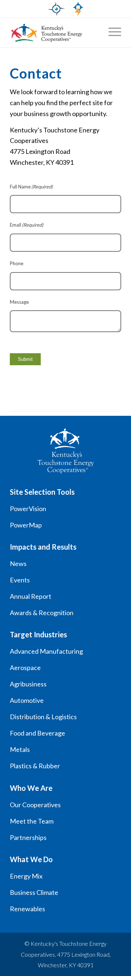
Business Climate (34, 892)
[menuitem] (111, 32)
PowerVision (28, 509)
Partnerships (28, 837)
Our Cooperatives (35, 805)
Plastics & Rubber (35, 766)
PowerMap (26, 525)
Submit (25, 359)
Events (20, 580)
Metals (20, 749)
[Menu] (111, 32)
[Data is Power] (46, 32)
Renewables (27, 909)
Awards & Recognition (42, 613)
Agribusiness (28, 684)
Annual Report (30, 596)
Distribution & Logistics (43, 717)
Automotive (27, 700)
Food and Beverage (37, 733)
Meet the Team (31, 821)
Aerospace (25, 668)
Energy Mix (26, 876)
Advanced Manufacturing (46, 651)
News (18, 563)
